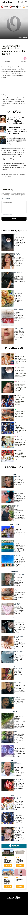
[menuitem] (22, 2)
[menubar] (22, 2)
